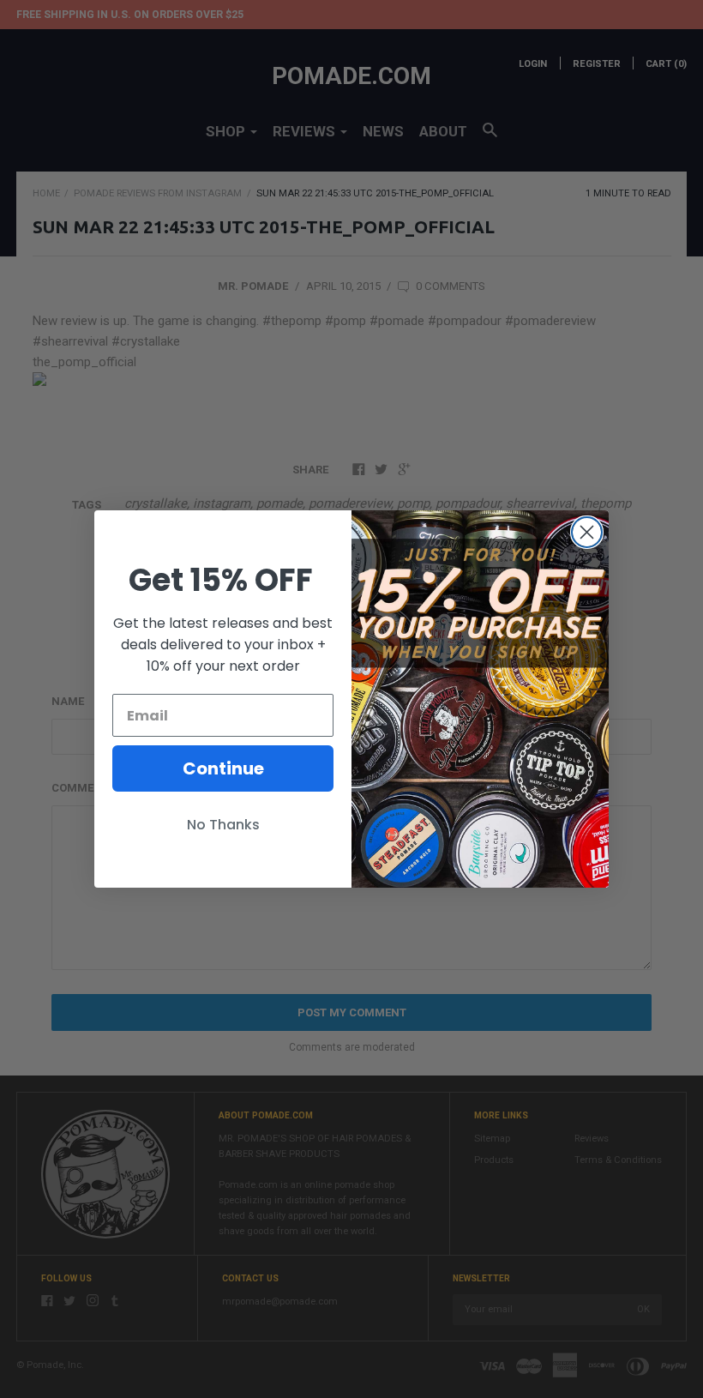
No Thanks (223, 825)
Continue (223, 768)
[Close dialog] (587, 532)
